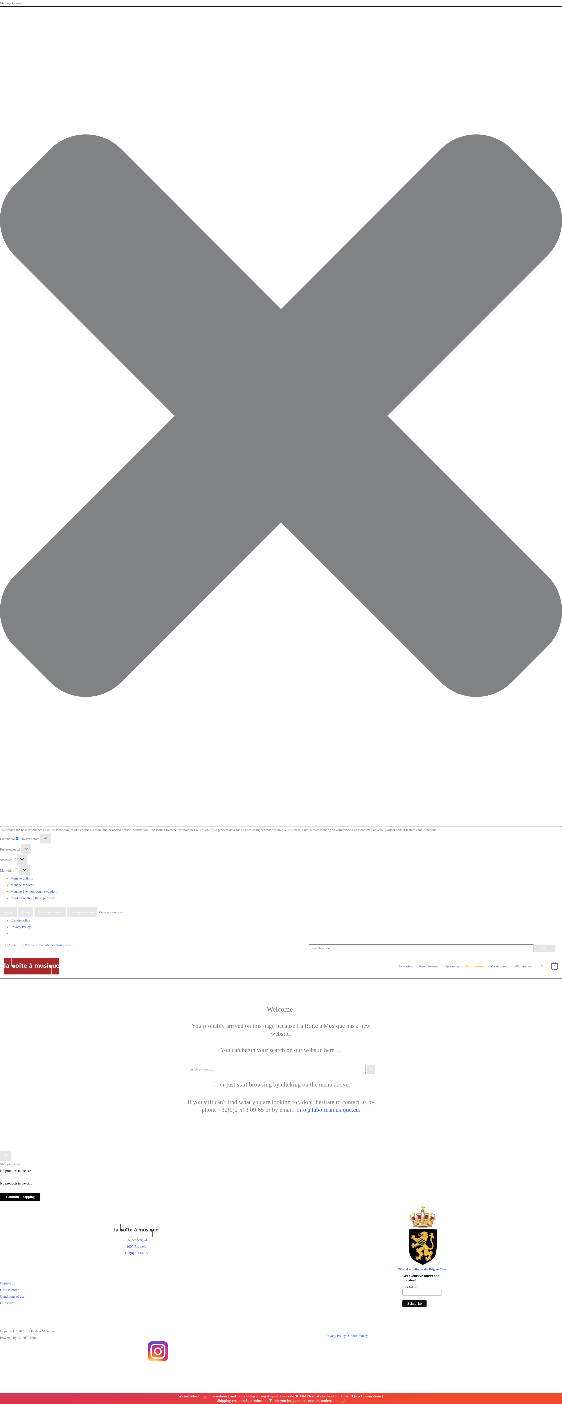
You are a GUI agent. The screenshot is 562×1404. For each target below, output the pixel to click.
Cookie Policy (358, 1336)
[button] (281, 417)
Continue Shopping (20, 1197)
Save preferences (82, 912)
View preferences (50, 912)
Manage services (22, 885)
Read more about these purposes (33, 898)
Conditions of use (12, 1296)
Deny (26, 912)
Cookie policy (20, 920)
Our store (6, 1303)
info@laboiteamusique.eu (53, 945)
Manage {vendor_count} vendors (34, 891)
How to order (9, 1290)
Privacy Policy (21, 927)
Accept (9, 912)
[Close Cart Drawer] (5, 1155)
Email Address (410, 1287)
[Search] (371, 1069)
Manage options (22, 878)
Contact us (7, 1283)
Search (544, 948)
